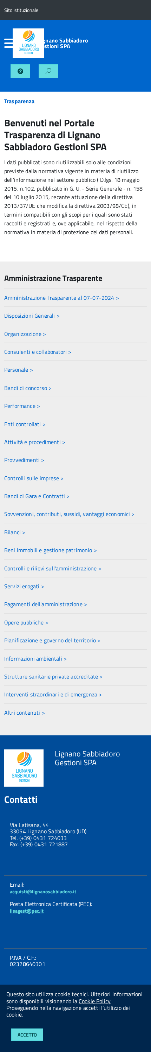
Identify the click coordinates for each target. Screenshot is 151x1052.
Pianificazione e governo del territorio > (52, 640)
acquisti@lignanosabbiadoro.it (43, 891)
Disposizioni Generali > (32, 315)
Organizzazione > (25, 334)
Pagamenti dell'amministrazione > (45, 604)
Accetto (27, 1034)
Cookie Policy (95, 1001)
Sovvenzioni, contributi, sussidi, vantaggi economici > (69, 514)
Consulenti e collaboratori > (37, 352)
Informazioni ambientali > (35, 658)
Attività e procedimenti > (34, 442)
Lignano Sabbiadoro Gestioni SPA (63, 43)
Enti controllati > (25, 424)
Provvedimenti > (24, 460)
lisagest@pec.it (27, 910)
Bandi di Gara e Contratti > (37, 496)
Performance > (22, 406)
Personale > (18, 369)
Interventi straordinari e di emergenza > (53, 694)
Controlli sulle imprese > (34, 478)
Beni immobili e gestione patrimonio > (50, 550)
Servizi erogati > (24, 586)
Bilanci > (14, 532)
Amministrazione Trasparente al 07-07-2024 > (61, 297)
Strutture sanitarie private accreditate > (53, 676)
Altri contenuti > (24, 712)
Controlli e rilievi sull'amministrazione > (52, 568)
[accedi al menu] (8, 43)
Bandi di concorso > (28, 388)
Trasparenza (19, 101)
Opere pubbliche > (26, 622)
